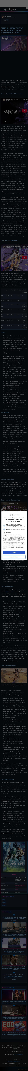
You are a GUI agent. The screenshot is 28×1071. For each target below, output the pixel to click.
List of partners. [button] (17, 540)
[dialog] (14, 535)
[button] (14, 533)
